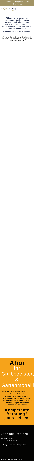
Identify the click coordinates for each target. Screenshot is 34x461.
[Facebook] (2, 452)
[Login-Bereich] (26, 9)
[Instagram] (8, 452)
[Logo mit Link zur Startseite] (8, 9)
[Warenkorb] (31, 9)
